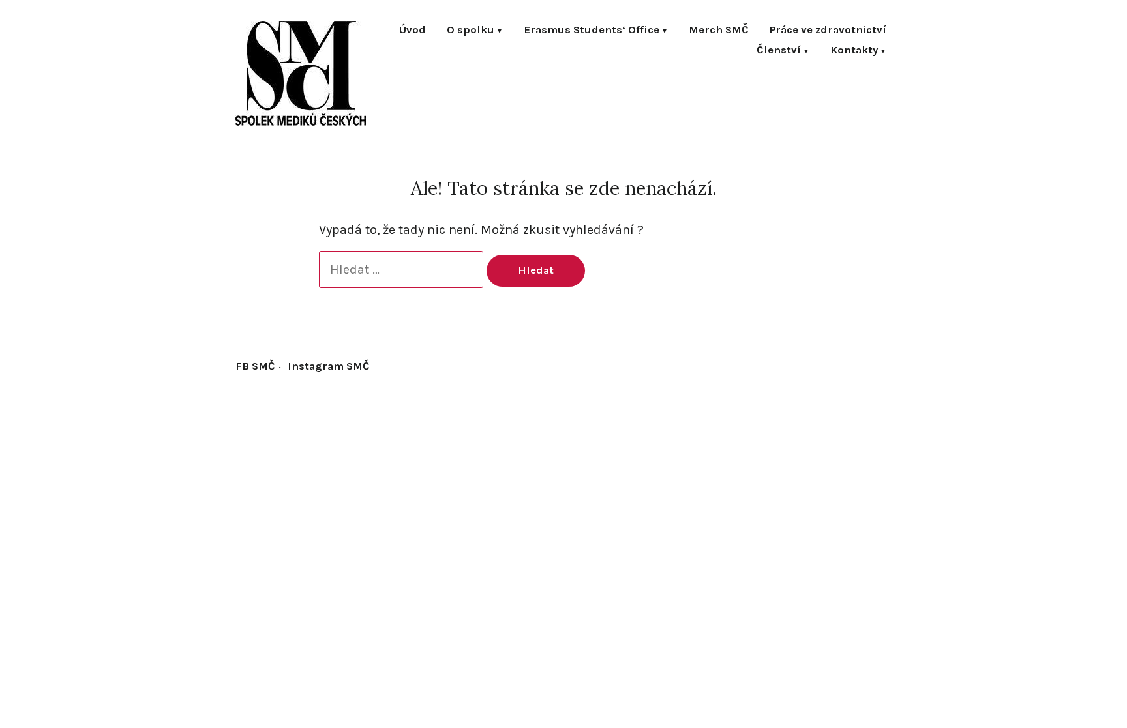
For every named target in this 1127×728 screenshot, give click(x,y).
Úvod (412, 31)
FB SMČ (255, 366)
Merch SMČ (719, 31)
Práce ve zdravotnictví (828, 31)
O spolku (470, 31)
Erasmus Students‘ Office (591, 31)
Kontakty (854, 51)
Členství (779, 51)
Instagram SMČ (329, 366)
